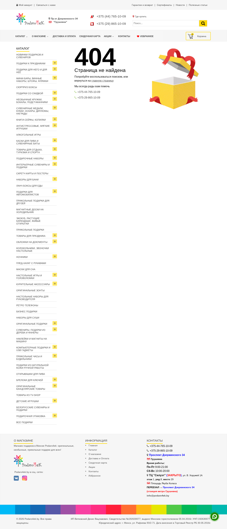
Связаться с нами (46, 5)
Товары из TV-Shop (28, 395)
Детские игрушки (27, 401)
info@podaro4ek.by (158, 495)
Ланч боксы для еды (29, 185)
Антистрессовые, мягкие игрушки (33, 127)
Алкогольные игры (28, 134)
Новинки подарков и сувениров (29, 56)
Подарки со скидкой (29, 93)
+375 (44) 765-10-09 (111, 16)
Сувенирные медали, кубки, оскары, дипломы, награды (32, 111)
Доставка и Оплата (99, 458)
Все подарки (24, 422)
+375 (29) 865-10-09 (111, 23)
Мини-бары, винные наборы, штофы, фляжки (32, 79)
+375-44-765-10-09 (88, 92)
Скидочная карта (98, 462)
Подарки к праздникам (30, 63)
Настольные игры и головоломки (29, 276)
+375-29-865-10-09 (88, 97)
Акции (92, 467)
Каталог (93, 449)
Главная (93, 445)
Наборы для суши (27, 317)
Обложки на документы (31, 242)
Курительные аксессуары (33, 284)
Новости (180, 5)
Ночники (22, 257)
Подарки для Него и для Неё (31, 71)
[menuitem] (22, 36)
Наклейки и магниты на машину (31, 340)
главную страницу (102, 80)
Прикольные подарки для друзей (32, 202)
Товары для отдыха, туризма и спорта (29, 151)
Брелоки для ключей (29, 380)
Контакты (94, 471)
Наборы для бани (27, 179)
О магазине (95, 454)
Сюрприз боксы (26, 87)
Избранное (95, 475)
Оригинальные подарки (31, 323)
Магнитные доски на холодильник (30, 210)
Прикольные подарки (30, 229)
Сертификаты (164, 5)
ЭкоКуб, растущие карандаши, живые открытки (28, 221)
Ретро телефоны (27, 305)
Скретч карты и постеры (32, 173)
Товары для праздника (30, 236)
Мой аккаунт (25, 5)
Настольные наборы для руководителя (32, 298)
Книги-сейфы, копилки (31, 119)
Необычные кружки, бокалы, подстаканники (32, 101)
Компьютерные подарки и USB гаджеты (33, 349)
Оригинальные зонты (30, 290)
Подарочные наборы (29, 158)
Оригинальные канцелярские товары (30, 387)
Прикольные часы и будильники (29, 357)
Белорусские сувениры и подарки (32, 408)
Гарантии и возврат (142, 5)
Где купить (140, 16)
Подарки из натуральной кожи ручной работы (32, 366)
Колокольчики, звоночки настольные (32, 249)
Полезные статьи (198, 5)
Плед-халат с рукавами (31, 263)
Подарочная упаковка (30, 416)
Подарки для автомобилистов (27, 193)
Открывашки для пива (30, 374)
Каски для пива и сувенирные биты (28, 142)
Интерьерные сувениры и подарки (33, 166)
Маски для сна (25, 269)
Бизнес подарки (26, 311)
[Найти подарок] (203, 23)
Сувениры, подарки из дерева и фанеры (30, 331)
